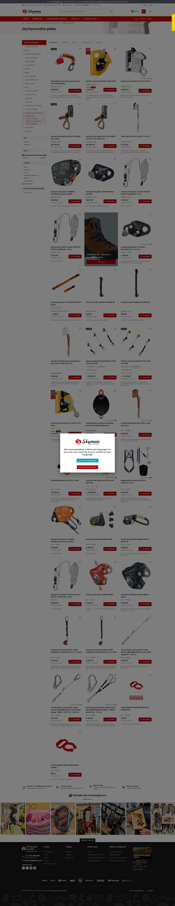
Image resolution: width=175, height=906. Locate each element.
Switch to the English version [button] (87, 460)
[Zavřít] (112, 435)
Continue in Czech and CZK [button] (87, 467)
